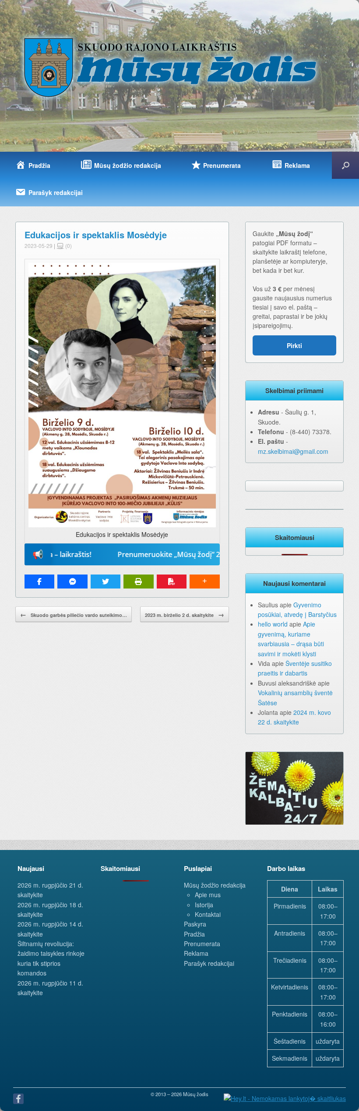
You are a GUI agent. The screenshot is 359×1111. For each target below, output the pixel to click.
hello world (273, 624)
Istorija (204, 904)
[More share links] (204, 582)
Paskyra (195, 923)
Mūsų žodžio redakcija (215, 885)
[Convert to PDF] (172, 582)
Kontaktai (208, 914)
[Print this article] (138, 582)
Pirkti (294, 345)
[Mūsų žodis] (171, 67)
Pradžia (194, 934)
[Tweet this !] (105, 582)
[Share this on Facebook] (39, 582)
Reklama (196, 953)
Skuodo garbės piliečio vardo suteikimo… (73, 614)
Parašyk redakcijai (209, 963)
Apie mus (208, 894)
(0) (68, 245)
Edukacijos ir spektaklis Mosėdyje (96, 234)
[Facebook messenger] (72, 582)
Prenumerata (202, 943)
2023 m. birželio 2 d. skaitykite (184, 614)
